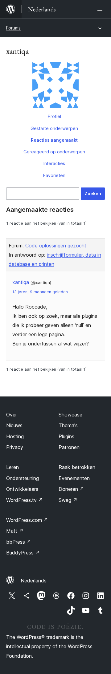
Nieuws (14, 425)
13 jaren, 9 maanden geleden (40, 292)
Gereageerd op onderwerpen (54, 151)
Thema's (68, 425)
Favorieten (54, 175)
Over (11, 415)
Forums (13, 27)
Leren (12, 467)
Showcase (70, 415)
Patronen (69, 447)
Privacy (14, 447)
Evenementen (74, 478)
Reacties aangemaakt (54, 140)
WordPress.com (27, 520)
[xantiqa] (55, 86)
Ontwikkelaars (22, 489)
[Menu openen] (101, 9)
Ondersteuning (22, 478)
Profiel (54, 116)
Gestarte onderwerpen (54, 128)
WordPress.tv (24, 500)
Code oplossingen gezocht (55, 245)
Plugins (66, 436)
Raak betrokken (77, 467)
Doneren (71, 489)
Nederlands (34, 580)
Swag (68, 500)
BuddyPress (23, 553)
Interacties (54, 163)
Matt (14, 531)
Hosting (15, 436)
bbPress (18, 542)
